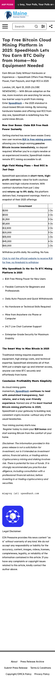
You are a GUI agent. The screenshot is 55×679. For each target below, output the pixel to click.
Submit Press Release (16, 667)
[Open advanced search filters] (43, 26)
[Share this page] (51, 26)
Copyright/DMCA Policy (18, 674)
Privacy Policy (42, 674)
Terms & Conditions (40, 667)
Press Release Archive (32, 661)
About (14, 661)
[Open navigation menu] (5, 26)
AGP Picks (7, 4)
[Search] (36, 26)
